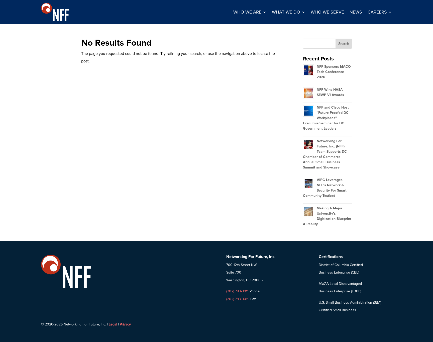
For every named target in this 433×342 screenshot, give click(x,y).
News (356, 12)
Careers (377, 12)
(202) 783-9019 (237, 299)
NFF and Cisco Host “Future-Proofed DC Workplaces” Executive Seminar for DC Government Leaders (326, 118)
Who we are (247, 12)
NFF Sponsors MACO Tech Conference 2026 (334, 71)
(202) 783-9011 (237, 291)
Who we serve (327, 12)
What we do (286, 12)
